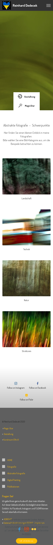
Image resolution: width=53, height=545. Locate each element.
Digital (10, 480)
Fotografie (11, 466)
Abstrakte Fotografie (16, 473)
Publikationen (13, 486)
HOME (9, 460)
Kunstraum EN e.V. (11, 439)
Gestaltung (8, 434)
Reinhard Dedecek (25, 5)
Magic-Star (8, 428)
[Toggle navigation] (48, 5)
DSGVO (28, 534)
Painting (16, 480)
